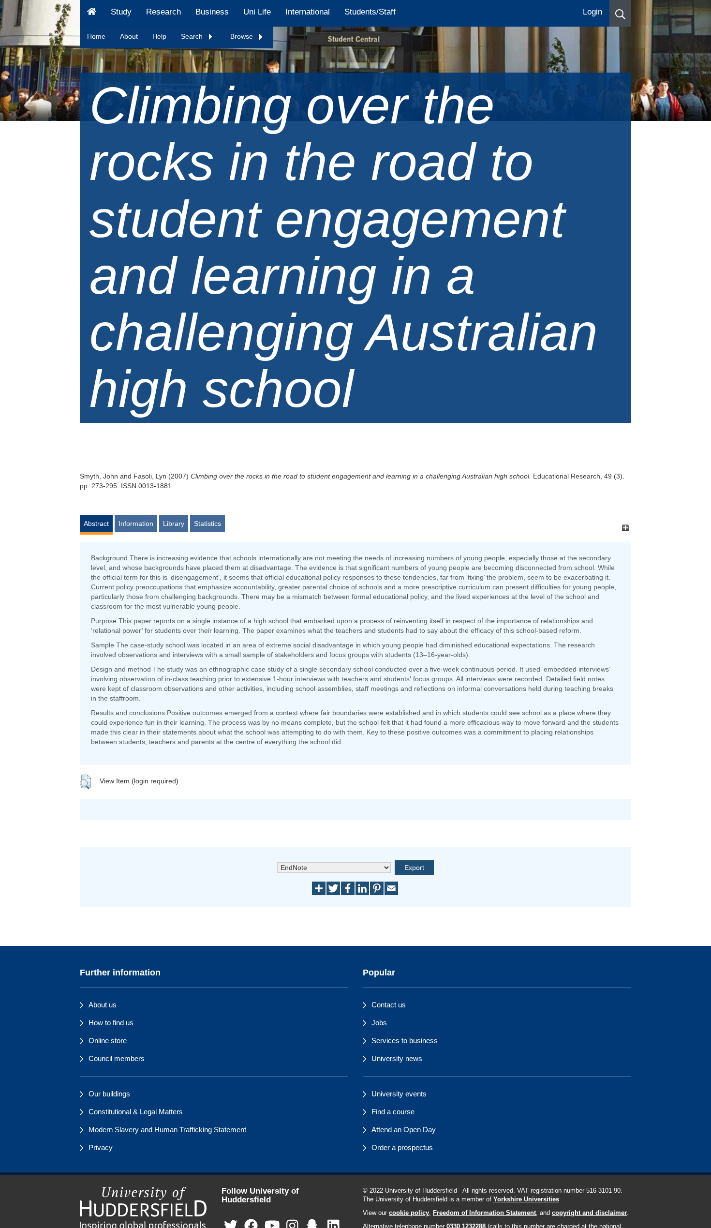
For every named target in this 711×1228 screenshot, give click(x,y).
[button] (620, 13)
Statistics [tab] (207, 523)
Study (121, 11)
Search (193, 36)
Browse (242, 36)
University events (399, 1094)
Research (163, 11)
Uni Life (257, 11)
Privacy (101, 1147)
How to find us (111, 1022)
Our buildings (109, 1094)
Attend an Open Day (403, 1129)
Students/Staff (370, 11)
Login (592, 11)
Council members (117, 1058)
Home (96, 36)
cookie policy (409, 1213)
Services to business (404, 1040)
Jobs (379, 1022)
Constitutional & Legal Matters (136, 1112)
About (129, 36)
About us (103, 1005)
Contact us (388, 1005)
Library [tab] (173, 523)
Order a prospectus (402, 1147)
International (307, 11)
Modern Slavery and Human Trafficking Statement (167, 1129)
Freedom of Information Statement (484, 1213)
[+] (625, 528)
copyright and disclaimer (589, 1213)
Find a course (393, 1112)
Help (159, 36)
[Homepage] (92, 13)
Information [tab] (135, 523)
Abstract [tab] (96, 523)
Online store (108, 1040)
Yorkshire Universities (526, 1199)
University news (396, 1058)
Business (212, 11)
